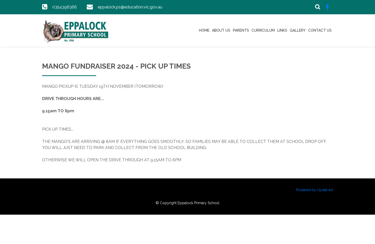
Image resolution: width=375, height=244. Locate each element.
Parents (241, 30)
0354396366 (64, 7)
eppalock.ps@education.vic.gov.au (130, 7)
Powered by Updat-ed (314, 190)
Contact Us (320, 30)
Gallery (298, 30)
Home (204, 30)
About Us (221, 30)
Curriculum (263, 30)
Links (282, 30)
